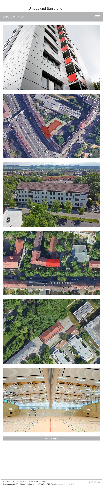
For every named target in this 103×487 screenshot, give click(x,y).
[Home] (13, 17)
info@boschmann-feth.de (65, 484)
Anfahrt (36, 484)
